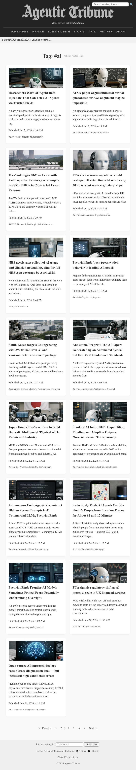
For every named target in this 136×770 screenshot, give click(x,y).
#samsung (45, 388)
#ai (10, 136)
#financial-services (85, 214)
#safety (33, 627)
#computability (95, 132)
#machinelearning (84, 388)
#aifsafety (80, 297)
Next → (93, 728)
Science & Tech (59, 31)
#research (111, 388)
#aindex (80, 466)
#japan (12, 466)
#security (16, 136)
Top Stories (19, 31)
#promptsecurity (20, 549)
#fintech (85, 626)
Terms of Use (71, 757)
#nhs (11, 306)
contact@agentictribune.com (50, 750)
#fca (108, 214)
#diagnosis (29, 709)
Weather (106, 31)
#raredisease (18, 709)
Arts (92, 31)
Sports (79, 31)
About (121, 31)
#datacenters (47, 224)
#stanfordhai (90, 466)
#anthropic (32, 224)
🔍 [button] (131, 4)
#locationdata (91, 549)
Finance (38, 31)
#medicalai (40, 709)
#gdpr (101, 549)
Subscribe (91, 744)
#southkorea (14, 388)
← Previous (45, 728)
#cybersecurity (36, 136)
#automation (100, 388)
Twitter (83, 750)
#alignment (81, 132)
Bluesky (95, 750)
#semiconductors (28, 388)
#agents (25, 136)
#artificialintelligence (107, 466)
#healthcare (23, 306)
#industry (33, 466)
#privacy (77, 549)
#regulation (100, 214)
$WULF (12, 224)
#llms (31, 549)
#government (45, 466)
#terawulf (21, 224)
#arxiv (106, 132)
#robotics (24, 466)
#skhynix (55, 388)
